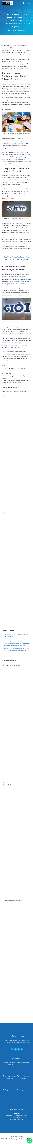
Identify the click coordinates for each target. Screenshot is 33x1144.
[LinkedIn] (18, 1049)
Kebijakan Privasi (13, 1136)
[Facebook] (12, 1049)
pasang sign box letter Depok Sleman (17, 281)
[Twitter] (22, 1049)
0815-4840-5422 (18, 1119)
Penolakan (21, 1136)
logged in (12, 391)
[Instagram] (15, 1049)
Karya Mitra (7, 373)
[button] (23, 3)
